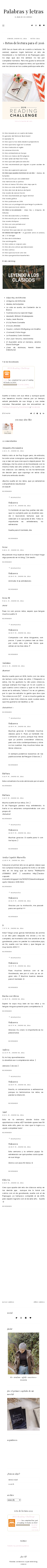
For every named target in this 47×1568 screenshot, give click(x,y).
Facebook (35, 407)
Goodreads (24, 407)
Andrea (5, 1049)
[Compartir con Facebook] (34, 413)
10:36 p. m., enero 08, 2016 (19, 901)
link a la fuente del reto (23, 121)
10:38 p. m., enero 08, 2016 (19, 1085)
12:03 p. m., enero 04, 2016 (13, 860)
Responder (7, 491)
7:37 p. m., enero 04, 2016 (13, 928)
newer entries (8, 1302)
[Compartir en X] (31, 413)
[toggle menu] (3, 25)
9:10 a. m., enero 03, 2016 (13, 601)
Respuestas (16, 497)
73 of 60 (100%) (23, 384)
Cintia (6, 380)
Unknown (13, 502)
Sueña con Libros (10, 996)
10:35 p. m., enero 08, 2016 (19, 1147)
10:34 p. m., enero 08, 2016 (19, 576)
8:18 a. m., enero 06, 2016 (13, 1115)
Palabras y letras (24, 11)
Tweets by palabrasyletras (18, 1546)
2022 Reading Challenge (23, 1516)
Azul (4, 1112)
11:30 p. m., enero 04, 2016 (13, 999)
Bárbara (6, 773)
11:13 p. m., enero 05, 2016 (13, 1053)
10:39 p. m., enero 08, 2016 (19, 726)
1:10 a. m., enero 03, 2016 (13, 451)
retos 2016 (35, 38)
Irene (5, 547)
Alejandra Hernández (12, 448)
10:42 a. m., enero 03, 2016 (13, 666)
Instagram (13, 407)
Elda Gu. (6, 1180)
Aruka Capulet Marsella (13, 857)
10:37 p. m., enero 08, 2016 (19, 966)
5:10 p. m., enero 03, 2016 (13, 776)
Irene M (6, 598)
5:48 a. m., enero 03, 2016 (13, 550)
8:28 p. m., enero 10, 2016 (13, 1183)
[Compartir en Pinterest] (37, 413)
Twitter (5, 407)
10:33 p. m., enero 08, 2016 (19, 506)
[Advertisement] (23, 1270)
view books (30, 387)
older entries (39, 1302)
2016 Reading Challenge (18, 368)
